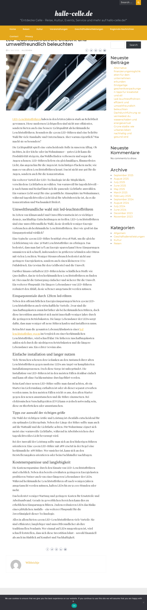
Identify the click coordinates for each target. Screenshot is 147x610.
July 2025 (119, 182)
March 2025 (120, 192)
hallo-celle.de (73, 14)
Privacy (29, 36)
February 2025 (122, 196)
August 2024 (121, 203)
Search (134, 45)
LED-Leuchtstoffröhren (26, 119)
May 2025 (119, 189)
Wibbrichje (32, 562)
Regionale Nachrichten (122, 29)
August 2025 (121, 178)
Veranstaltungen (59, 29)
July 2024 (119, 206)
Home (13, 29)
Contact (14, 36)
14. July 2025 (13, 50)
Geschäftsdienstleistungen (89, 29)
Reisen (26, 29)
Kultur (40, 29)
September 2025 (123, 175)
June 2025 (120, 185)
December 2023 (123, 213)
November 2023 (123, 216)
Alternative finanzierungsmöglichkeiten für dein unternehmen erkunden (127, 75)
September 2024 (124, 199)
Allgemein (27, 50)
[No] (143, 602)
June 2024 (120, 209)
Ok (74, 606)
